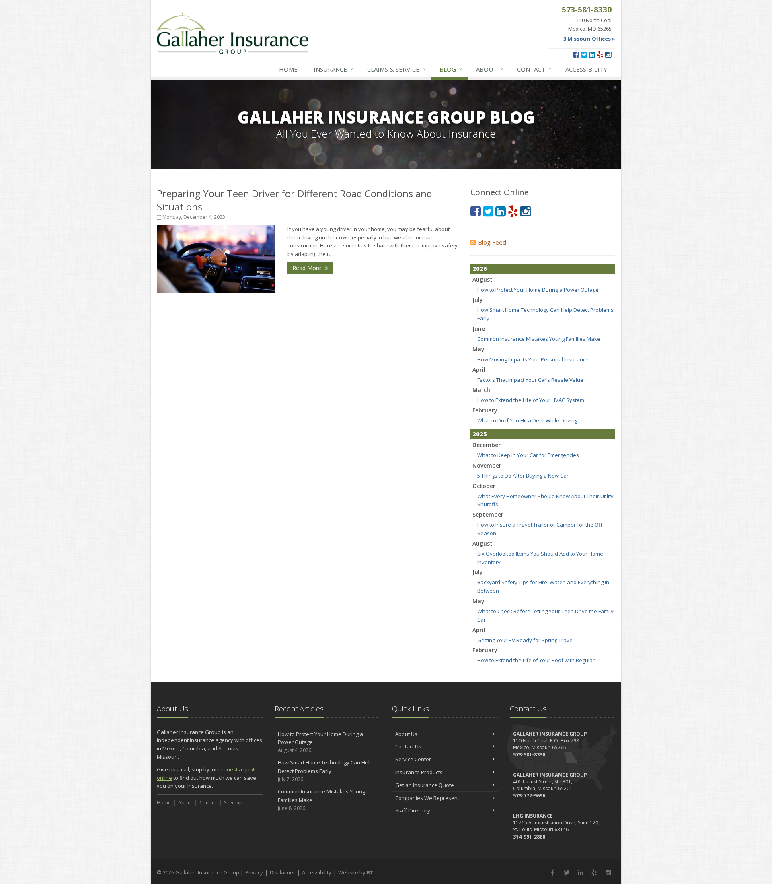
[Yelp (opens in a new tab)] (600, 54)
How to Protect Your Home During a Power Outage (538, 289)
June (478, 328)
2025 (479, 434)
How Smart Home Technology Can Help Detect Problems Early (325, 771)
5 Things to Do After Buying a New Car (523, 475)
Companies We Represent (427, 798)
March (481, 390)
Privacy (254, 872)
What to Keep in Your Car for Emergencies (528, 455)
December (486, 445)
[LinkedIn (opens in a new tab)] (592, 54)
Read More (307, 268)
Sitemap (233, 802)
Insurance (333, 69)
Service (396, 69)
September (487, 514)
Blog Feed (492, 242)
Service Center (413, 759)
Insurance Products (419, 772)
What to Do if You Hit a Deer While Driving (527, 420)
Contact (534, 69)
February (484, 410)
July (477, 299)
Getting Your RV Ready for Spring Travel (525, 640)
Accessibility (586, 69)
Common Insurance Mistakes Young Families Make (538, 338)
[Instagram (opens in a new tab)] (608, 54)
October (483, 486)
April (478, 369)
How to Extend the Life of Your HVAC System (530, 400)
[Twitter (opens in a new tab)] (584, 54)
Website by (355, 872)
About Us (406, 734)
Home (288, 69)
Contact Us (408, 746)
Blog (450, 69)
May (478, 349)
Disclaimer (282, 872)
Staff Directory (412, 810)
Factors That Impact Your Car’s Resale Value (530, 379)
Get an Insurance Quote (424, 785)
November (486, 465)
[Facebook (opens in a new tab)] (576, 54)
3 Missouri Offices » (589, 38)
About (489, 69)
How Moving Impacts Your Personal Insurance (533, 359)
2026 (479, 268)
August (482, 279)
